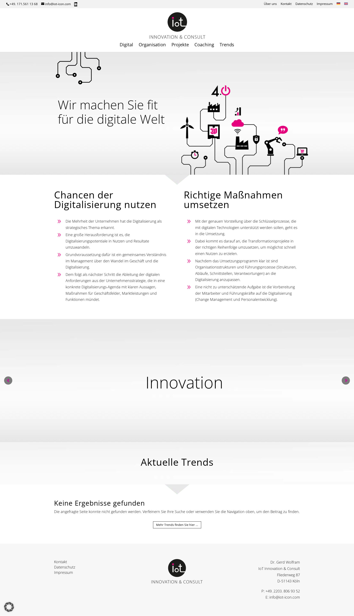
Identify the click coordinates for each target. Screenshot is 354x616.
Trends (227, 45)
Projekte (180, 45)
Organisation (152, 45)
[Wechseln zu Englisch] (346, 5)
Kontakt (286, 4)
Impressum (325, 4)
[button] (9, 607)
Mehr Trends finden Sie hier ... (177, 525)
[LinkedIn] (75, 4)
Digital (126, 45)
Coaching (204, 45)
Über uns (270, 4)
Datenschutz (304, 4)
